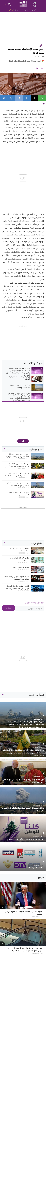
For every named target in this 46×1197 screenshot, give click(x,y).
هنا (22, 317)
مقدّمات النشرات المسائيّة (33, 867)
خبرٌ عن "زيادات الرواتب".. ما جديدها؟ (19, 559)
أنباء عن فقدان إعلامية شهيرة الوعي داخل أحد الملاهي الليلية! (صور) (17, 587)
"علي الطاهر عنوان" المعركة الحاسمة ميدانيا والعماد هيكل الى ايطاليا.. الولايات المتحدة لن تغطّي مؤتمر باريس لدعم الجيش (16, 455)
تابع (23, 441)
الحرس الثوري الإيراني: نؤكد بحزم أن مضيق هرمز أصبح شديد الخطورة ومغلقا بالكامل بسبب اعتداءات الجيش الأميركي (19, 397)
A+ (37, 68)
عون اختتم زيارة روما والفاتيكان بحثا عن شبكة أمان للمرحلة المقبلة (16, 474)
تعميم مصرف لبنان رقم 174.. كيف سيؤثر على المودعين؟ (16, 577)
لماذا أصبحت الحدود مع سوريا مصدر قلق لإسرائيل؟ (20, 386)
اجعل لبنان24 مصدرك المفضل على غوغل (24, 61)
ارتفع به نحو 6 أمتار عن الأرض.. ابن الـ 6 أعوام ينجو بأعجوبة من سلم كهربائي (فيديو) (25, 951)
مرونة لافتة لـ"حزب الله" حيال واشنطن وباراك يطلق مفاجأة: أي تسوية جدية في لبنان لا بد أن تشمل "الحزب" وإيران (17, 465)
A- (42, 68)
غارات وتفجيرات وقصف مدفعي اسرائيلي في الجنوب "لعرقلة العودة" (18, 484)
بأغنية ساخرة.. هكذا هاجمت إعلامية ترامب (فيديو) (24, 913)
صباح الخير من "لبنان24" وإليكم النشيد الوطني (18, 493)
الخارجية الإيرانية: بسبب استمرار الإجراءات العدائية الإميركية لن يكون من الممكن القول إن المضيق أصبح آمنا (18, 371)
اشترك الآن (12, 10)
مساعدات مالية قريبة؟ (21, 567)
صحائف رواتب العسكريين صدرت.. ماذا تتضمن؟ (17, 549)
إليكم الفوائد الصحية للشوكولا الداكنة (19, 378)
